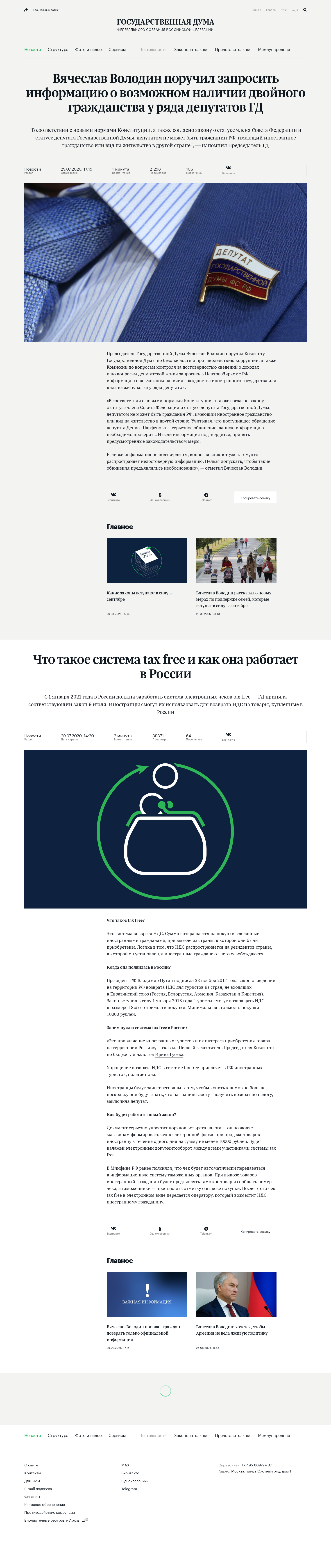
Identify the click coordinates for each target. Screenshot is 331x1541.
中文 (284, 9)
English (257, 9)
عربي (295, 9)
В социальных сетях (45, 9)
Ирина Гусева (169, 1054)
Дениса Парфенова (146, 428)
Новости (32, 168)
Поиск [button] (305, 9)
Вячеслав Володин (205, 353)
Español (271, 9)
